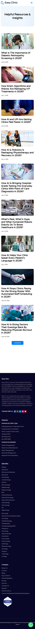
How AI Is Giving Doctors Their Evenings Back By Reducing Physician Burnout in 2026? (16, 328)
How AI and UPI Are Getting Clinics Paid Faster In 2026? (16, 120)
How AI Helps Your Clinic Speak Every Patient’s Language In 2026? (14, 258)
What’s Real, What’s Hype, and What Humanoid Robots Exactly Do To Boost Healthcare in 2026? (16, 223)
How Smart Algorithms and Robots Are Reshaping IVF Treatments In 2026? (16, 89)
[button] (31, 2)
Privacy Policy (25, 622)
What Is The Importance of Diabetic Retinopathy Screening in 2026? (15, 55)
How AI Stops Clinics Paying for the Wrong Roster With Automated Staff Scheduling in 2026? (16, 292)
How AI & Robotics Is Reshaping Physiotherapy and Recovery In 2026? (17, 153)
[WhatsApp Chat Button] (30, 624)
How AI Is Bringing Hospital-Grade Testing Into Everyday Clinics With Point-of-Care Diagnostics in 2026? (16, 187)
